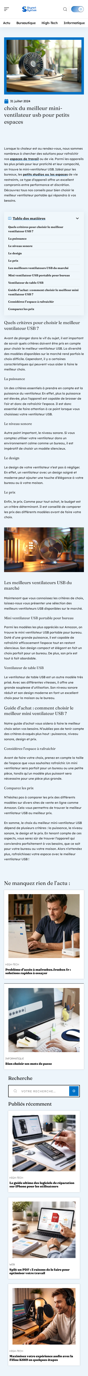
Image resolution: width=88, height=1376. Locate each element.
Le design (15, 253)
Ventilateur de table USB (25, 283)
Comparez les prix (21, 309)
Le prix (13, 260)
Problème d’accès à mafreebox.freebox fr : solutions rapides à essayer (38, 971)
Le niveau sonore (20, 246)
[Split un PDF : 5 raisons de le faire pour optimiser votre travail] (44, 1229)
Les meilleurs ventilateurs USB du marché (38, 268)
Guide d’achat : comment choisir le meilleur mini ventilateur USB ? (43, 292)
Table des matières (29, 218)
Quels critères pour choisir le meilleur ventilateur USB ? (35, 229)
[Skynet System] (29, 9)
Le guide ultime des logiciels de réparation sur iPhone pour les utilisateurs (41, 1184)
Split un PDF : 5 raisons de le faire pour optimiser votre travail (39, 1271)
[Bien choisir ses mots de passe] (44, 1020)
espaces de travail (24, 159)
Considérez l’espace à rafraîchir (31, 301)
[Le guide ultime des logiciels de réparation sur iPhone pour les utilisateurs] (44, 1143)
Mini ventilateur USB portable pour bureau (39, 275)
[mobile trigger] (7, 9)
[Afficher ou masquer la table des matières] (62, 218)
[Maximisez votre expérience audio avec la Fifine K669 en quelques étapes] (44, 1316)
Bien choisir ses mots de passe (28, 1064)
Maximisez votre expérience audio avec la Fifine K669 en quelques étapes (41, 1358)
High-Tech (12, 964)
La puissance (17, 238)
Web (12, 1264)
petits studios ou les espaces (45, 174)
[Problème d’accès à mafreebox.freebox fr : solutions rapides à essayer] (44, 926)
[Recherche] (65, 9)
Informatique (14, 1058)
